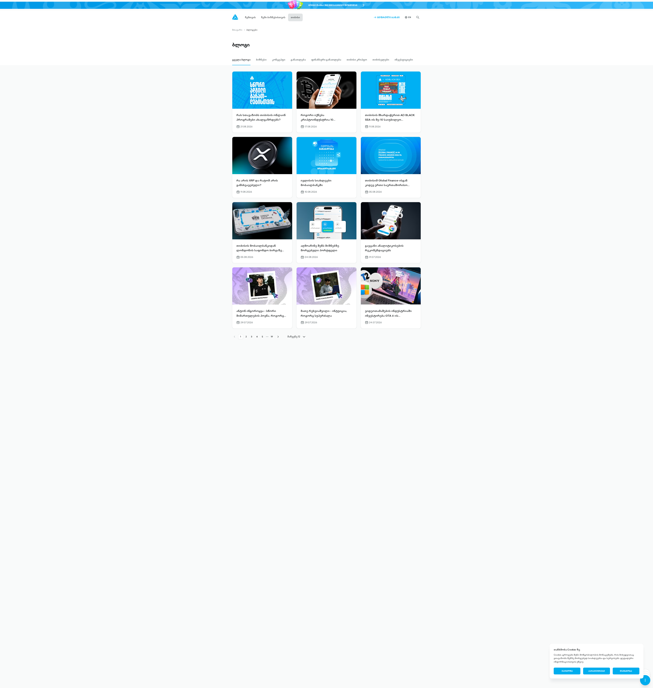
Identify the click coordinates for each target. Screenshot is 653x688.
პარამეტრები (596, 670)
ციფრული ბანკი (387, 17)
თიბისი (295, 17)
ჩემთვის (250, 17)
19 (272, 336)
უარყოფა (567, 670)
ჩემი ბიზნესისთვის (273, 17)
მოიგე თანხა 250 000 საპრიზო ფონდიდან (332, 5)
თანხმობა (626, 670)
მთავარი (237, 29)
